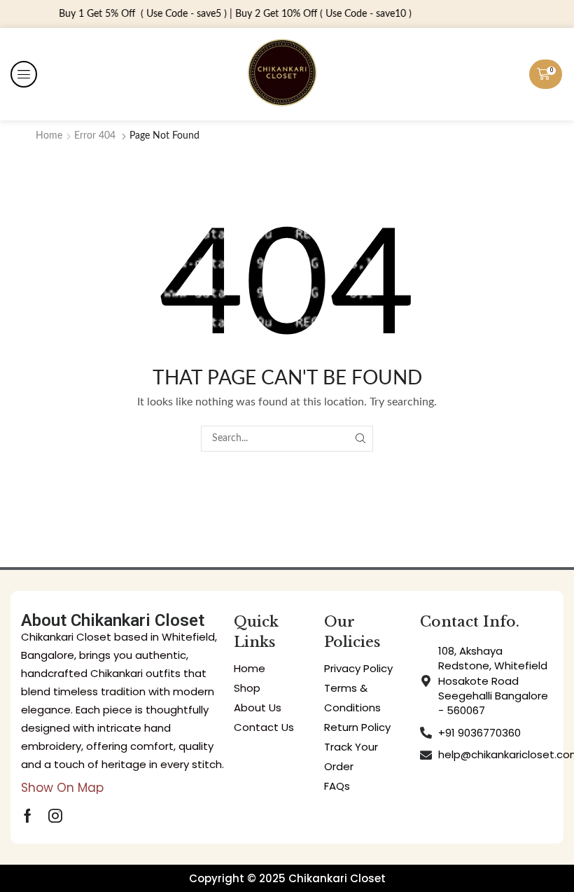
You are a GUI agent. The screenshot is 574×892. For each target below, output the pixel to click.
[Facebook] (27, 816)
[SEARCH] (360, 439)
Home (49, 136)
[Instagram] (55, 816)
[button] (23, 74)
